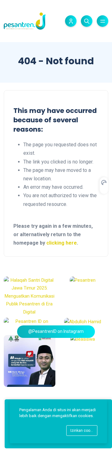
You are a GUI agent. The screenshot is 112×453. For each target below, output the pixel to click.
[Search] (86, 21)
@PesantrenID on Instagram (56, 331)
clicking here (61, 243)
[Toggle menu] (102, 21)
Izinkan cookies (83, 430)
